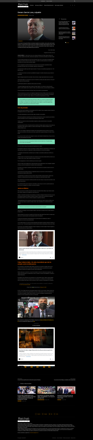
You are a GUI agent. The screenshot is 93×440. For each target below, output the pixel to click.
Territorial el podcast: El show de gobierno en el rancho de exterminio (64, 28)
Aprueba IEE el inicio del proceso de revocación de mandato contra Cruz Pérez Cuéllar (64, 37)
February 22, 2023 (43, 287)
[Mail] (49, 414)
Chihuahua (59, 399)
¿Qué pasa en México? (41, 399)
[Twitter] (74, 5)
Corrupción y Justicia (21, 15)
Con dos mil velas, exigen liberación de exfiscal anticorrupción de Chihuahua (29, 379)
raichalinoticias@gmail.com (34, 432)
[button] (74, 1)
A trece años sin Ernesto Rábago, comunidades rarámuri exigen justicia (64, 379)
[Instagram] (72, 5)
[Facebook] (70, 5)
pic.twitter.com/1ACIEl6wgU (24, 284)
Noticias (26, 15)
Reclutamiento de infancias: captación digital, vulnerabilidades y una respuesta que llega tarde (65, 33)
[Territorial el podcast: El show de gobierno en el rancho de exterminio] (73, 28)
